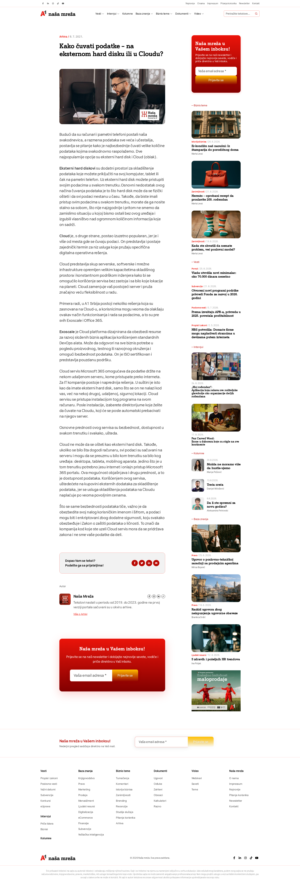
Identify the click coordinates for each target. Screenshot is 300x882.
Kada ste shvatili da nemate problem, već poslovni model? (213, 247)
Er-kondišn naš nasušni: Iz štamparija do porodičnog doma (215, 148)
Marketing (84, 789)
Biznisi (44, 829)
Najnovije (190, 3)
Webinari (197, 778)
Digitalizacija (85, 812)
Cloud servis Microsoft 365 (82, 371)
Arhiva (63, 36)
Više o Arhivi (80, 614)
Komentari (122, 783)
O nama (201, 3)
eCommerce (85, 817)
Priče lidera (46, 823)
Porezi (195, 268)
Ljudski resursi (199, 655)
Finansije (83, 823)
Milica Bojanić (198, 567)
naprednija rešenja (117, 382)
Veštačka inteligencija (91, 834)
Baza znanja (143, 13)
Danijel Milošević (215, 488)
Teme (195, 789)
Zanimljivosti (198, 191)
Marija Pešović (214, 472)
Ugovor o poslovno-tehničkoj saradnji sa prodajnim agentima (215, 561)
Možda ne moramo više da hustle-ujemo (224, 466)
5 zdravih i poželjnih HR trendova (216, 659)
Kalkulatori (160, 800)
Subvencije (197, 286)
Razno (157, 806)
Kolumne (127, 13)
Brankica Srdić (198, 617)
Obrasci (158, 795)
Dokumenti (181, 13)
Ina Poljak (196, 663)
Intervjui (111, 13)
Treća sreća (215, 484)
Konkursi (45, 800)
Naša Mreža (83, 596)
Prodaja (83, 795)
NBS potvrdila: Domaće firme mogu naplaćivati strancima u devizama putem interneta (213, 333)
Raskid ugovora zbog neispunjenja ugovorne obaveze (215, 611)
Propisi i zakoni (199, 325)
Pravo (195, 555)
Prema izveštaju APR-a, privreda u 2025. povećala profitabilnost (216, 314)
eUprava (45, 806)
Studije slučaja (124, 812)
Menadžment (86, 800)
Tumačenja (122, 778)
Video (197, 13)
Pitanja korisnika (228, 3)
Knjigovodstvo (86, 778)
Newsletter (244, 3)
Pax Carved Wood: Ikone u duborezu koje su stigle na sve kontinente (215, 441)
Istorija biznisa (199, 141)
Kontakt (256, 3)
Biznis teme (162, 13)
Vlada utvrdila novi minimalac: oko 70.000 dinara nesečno (214, 274)
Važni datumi (47, 789)
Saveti (195, 783)
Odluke (158, 783)
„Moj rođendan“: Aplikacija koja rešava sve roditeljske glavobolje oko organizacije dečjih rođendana (215, 391)
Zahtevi (158, 789)
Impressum (212, 3)
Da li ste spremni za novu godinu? (221, 504)
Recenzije (122, 806)
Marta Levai (197, 154)
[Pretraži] (256, 13)
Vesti (98, 13)
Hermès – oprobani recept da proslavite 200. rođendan (213, 197)
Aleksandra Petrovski (217, 510)
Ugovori (158, 778)
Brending (121, 800)
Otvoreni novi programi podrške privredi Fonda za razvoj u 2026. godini (215, 294)
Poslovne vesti (199, 307)
